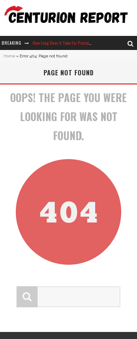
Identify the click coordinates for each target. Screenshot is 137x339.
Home (9, 56)
